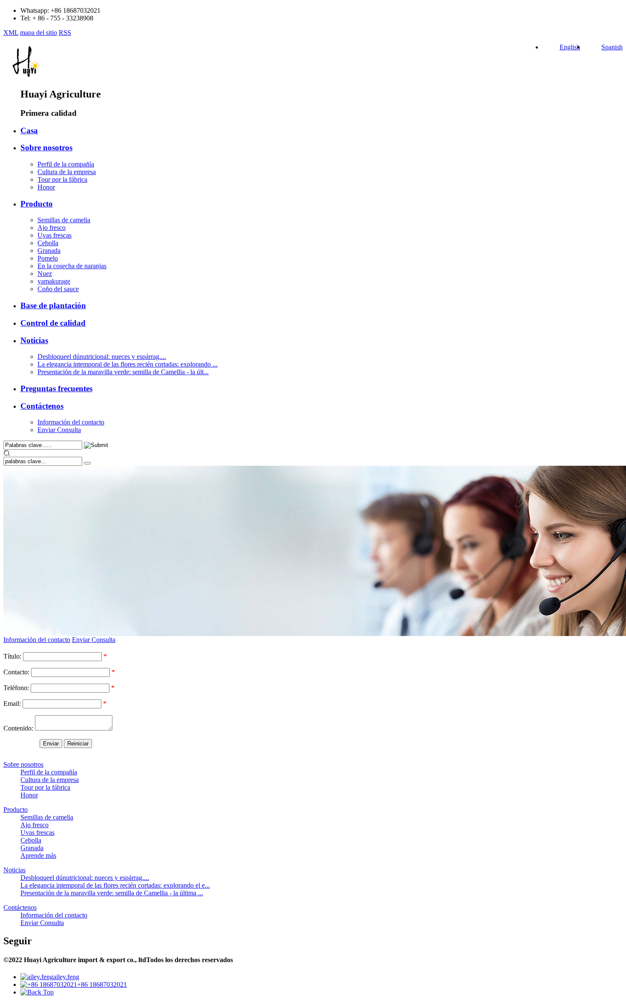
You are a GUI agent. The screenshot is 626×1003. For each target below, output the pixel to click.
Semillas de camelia (63, 220)
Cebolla (47, 242)
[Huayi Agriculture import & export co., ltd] (25, 77)
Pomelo (47, 258)
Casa (29, 130)
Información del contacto (70, 422)
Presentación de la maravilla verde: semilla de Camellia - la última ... (111, 893)
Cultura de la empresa (66, 171)
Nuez (44, 273)
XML (10, 32)
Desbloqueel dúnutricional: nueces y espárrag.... (101, 356)
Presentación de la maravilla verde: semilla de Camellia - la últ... (123, 371)
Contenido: (18, 728)
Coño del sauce (58, 288)
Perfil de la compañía (65, 164)
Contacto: (16, 672)
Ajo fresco (51, 227)
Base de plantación (53, 305)
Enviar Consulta (59, 429)
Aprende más (38, 855)
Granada (48, 250)
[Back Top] (37, 992)
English (570, 47)
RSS (65, 32)
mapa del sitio (38, 32)
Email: (12, 703)
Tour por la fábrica (62, 179)
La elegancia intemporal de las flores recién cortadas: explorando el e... (115, 885)
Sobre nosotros (46, 147)
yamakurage (53, 281)
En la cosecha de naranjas (71, 265)
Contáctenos (41, 405)
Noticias (34, 340)
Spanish (612, 47)
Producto (36, 203)
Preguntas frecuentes (56, 388)
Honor (46, 187)
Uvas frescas (54, 235)
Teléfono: (16, 687)
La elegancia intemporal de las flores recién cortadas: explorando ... (127, 364)
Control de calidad (53, 322)
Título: (12, 656)
